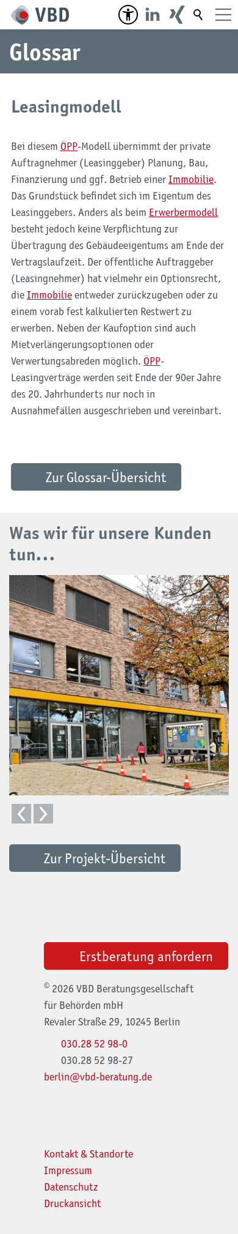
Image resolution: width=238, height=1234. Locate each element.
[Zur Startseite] (40, 14)
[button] (128, 14)
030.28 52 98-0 (94, 1043)
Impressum (68, 1170)
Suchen (199, 14)
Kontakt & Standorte (88, 1154)
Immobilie (191, 179)
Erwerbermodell (183, 212)
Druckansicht (72, 1203)
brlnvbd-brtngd (95, 1076)
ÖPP (69, 146)
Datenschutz (71, 1187)
